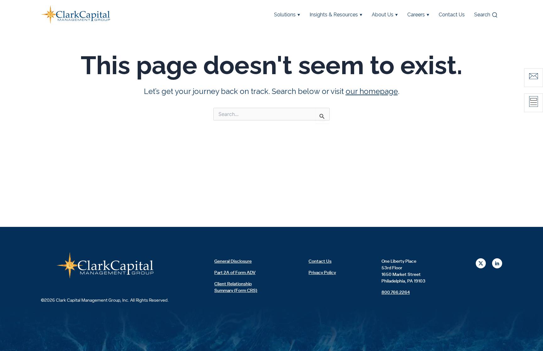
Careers (416, 15)
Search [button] (482, 15)
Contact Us (452, 15)
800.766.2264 (395, 292)
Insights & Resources (334, 15)
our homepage (372, 91)
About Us (382, 15)
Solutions (285, 15)
